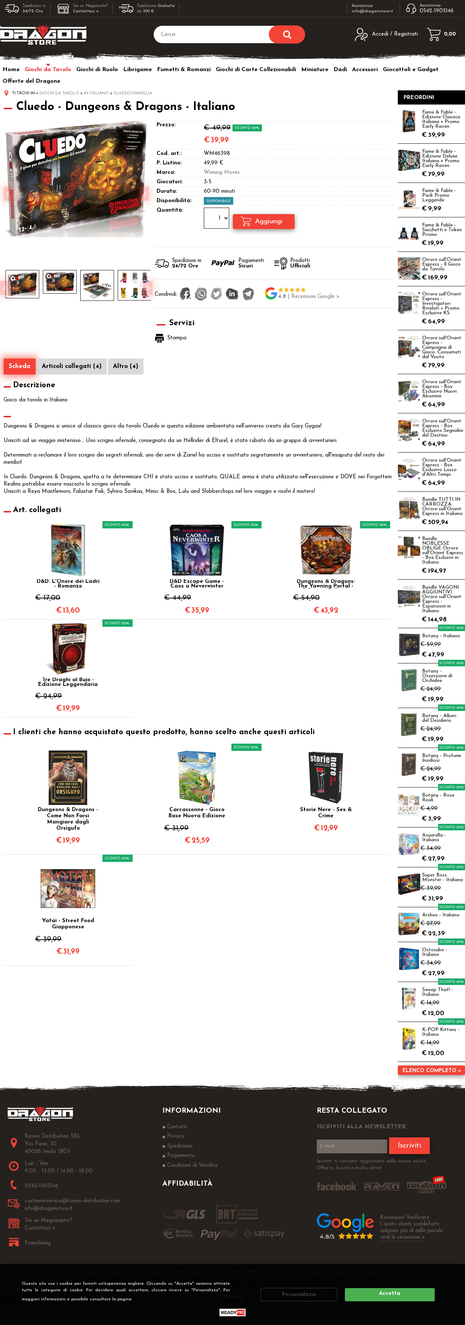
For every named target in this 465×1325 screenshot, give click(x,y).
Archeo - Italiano (441, 915)
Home (11, 70)
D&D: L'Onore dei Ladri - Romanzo (68, 584)
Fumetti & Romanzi (184, 70)
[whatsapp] (201, 294)
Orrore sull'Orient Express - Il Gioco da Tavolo (441, 264)
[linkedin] (232, 294)
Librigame (137, 70)
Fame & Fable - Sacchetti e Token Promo (442, 230)
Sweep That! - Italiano (437, 992)
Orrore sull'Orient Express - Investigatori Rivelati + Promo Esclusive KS (441, 303)
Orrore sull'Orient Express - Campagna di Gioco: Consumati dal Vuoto (441, 347)
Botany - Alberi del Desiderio (439, 718)
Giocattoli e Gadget (410, 70)
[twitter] (216, 294)
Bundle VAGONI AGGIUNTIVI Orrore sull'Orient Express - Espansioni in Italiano (441, 599)
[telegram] (248, 294)
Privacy (148, 1299)
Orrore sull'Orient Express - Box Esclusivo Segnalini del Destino (442, 428)
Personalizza (299, 1294)
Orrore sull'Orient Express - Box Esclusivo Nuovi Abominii (441, 389)
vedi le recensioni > (402, 1237)
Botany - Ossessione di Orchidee (437, 676)
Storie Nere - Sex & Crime (326, 813)
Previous (4, 288)
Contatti (177, 1127)
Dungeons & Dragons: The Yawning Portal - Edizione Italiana (326, 584)
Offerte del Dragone (31, 81)
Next (148, 288)
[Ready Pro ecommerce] (232, 1312)
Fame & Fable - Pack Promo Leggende (439, 195)
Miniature (314, 70)
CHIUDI (454, 1274)
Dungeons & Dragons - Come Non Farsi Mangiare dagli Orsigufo (68, 819)
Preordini (419, 98)
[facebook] (185, 294)
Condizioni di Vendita (192, 1165)
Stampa (176, 338)
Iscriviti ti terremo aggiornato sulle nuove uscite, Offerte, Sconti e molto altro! (372, 1165)
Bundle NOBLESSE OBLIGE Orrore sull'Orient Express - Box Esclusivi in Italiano (442, 550)
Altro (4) (125, 366)
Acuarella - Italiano (434, 837)
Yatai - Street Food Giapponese (68, 924)
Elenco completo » (432, 1071)
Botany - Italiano (441, 636)
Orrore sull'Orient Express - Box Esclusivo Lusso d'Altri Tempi (441, 467)
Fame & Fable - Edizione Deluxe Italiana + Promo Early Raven (441, 158)
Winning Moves (222, 172)
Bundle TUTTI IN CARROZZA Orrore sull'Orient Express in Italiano (442, 506)
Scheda (20, 366)
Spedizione (180, 1146)
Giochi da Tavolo (48, 70)
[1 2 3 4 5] (217, 219)
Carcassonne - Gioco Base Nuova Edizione (197, 813)
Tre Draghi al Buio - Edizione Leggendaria (68, 682)
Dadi (340, 70)
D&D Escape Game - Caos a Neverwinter (197, 584)
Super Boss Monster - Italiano (442, 877)
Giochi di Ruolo (97, 70)
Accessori (365, 70)
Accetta (389, 1293)
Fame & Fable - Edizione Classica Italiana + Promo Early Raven (441, 119)
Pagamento (181, 1155)
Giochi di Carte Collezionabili (256, 70)
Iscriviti (409, 1145)
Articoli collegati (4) (72, 366)
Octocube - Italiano (434, 952)
